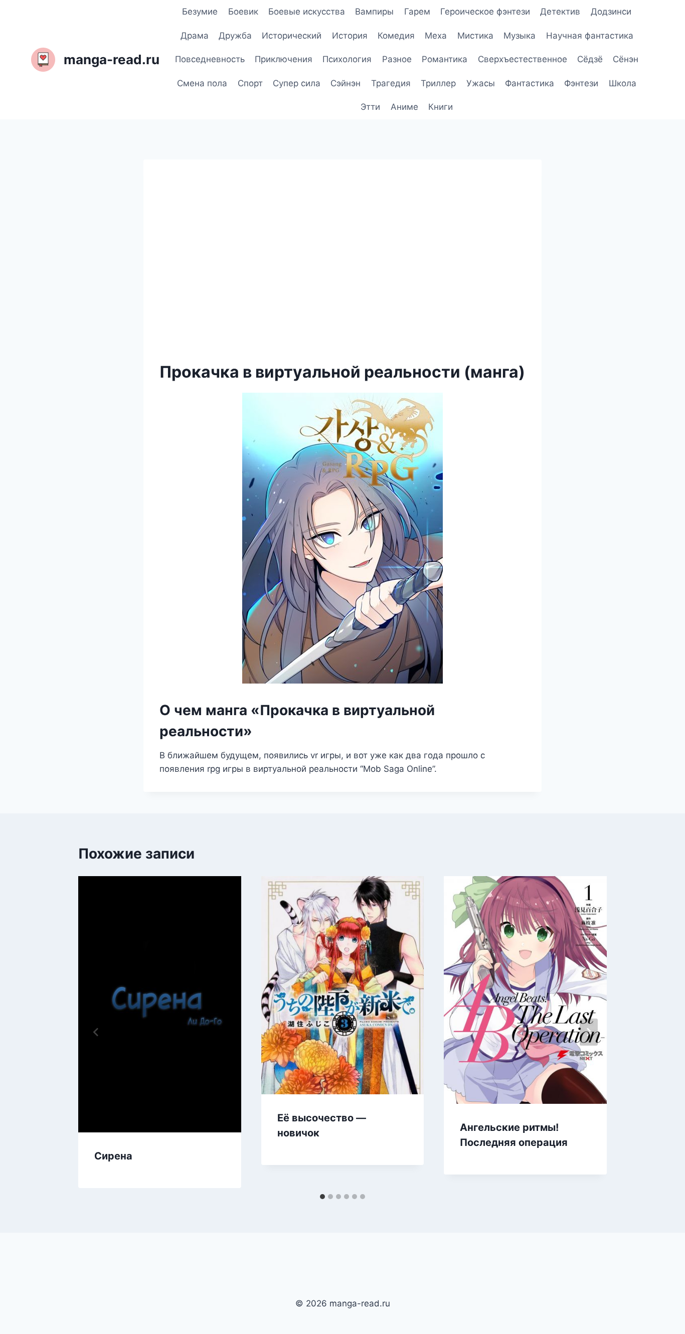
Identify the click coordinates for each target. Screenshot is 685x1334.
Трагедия (391, 83)
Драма (195, 36)
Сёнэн (625, 59)
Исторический (291, 36)
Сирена (113, 1156)
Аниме (404, 107)
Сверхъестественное (522, 59)
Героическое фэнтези (485, 12)
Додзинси (611, 12)
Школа (622, 83)
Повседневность (210, 59)
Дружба (235, 36)
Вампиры (374, 12)
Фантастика (529, 83)
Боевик (243, 12)
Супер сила (296, 83)
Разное (397, 59)
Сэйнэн (345, 83)
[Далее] (589, 1032)
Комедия (396, 36)
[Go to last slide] (96, 1032)
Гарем (417, 12)
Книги (440, 107)
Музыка (519, 36)
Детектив (560, 12)
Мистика (475, 36)
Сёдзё (590, 59)
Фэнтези (581, 83)
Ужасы (480, 83)
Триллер (438, 83)
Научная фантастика (589, 36)
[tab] (322, 1196)
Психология (347, 59)
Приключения (283, 59)
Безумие (200, 12)
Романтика (444, 59)
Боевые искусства (306, 12)
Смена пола (202, 83)
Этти (370, 107)
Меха (436, 36)
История (350, 36)
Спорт (250, 83)
